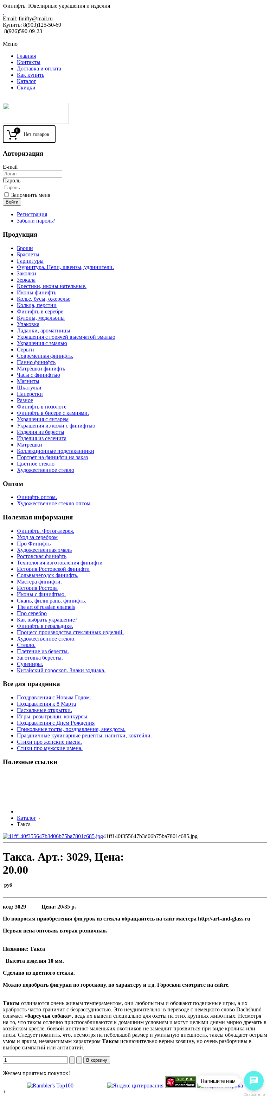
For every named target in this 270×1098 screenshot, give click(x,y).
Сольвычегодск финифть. (47, 575)
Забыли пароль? (36, 221)
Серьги (25, 350)
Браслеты (28, 254)
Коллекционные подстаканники (55, 451)
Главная (26, 56)
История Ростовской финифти (53, 569)
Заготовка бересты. (40, 658)
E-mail (10, 167)
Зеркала (26, 280)
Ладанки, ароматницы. (44, 330)
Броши (25, 248)
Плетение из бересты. (43, 651)
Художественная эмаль (44, 550)
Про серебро (32, 613)
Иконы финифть (36, 292)
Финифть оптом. (37, 497)
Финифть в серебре (40, 311)
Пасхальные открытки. (44, 710)
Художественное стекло (45, 470)
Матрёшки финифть (41, 369)
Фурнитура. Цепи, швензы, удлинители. (65, 267)
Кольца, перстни (37, 305)
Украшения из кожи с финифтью (56, 426)
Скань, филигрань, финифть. (51, 601)
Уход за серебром (37, 537)
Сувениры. (30, 664)
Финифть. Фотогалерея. (45, 531)
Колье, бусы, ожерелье (43, 299)
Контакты (28, 62)
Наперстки (30, 394)
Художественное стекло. (46, 639)
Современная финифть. (45, 356)
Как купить (30, 75)
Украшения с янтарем (43, 419)
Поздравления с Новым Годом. (54, 697)
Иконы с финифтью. (41, 594)
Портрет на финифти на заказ (52, 457)
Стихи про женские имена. (49, 742)
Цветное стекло (35, 464)
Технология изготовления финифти (60, 563)
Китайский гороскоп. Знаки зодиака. (61, 670)
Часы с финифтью (38, 375)
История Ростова (37, 588)
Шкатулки (29, 388)
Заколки (26, 273)
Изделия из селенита (41, 438)
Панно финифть (36, 362)
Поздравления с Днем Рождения (56, 723)
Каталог (26, 81)
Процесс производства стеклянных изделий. (70, 632)
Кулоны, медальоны (41, 318)
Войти (12, 202)
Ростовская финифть (41, 556)
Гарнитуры (30, 261)
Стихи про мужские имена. (50, 748)
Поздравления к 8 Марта (46, 704)
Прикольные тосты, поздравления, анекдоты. (71, 729)
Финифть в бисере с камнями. (53, 413)
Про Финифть (34, 544)
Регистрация (32, 214)
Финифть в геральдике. (45, 626)
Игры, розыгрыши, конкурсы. (53, 716)
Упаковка (28, 324)
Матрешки (29, 445)
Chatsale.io (253, 1094)
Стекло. (26, 645)
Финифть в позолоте (41, 407)
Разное (25, 400)
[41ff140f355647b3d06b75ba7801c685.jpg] (53, 836)
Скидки (26, 88)
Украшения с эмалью (42, 343)
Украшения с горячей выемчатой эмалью (66, 337)
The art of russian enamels (46, 607)
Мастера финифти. (39, 582)
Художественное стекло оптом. (54, 503)
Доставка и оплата (39, 68)
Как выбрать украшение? (47, 620)
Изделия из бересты (40, 432)
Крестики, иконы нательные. (51, 286)
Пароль (11, 180)
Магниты (28, 381)
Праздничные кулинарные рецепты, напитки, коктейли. (84, 735)
